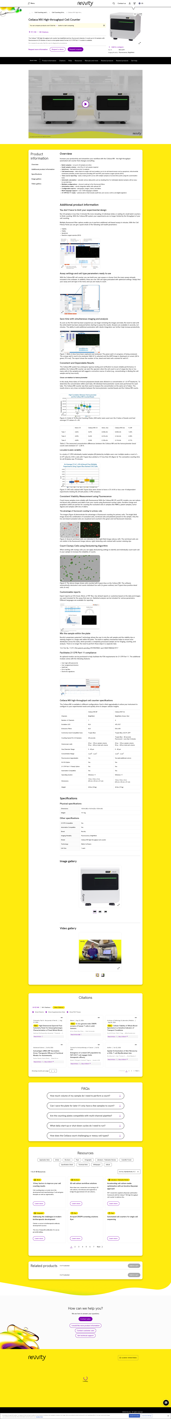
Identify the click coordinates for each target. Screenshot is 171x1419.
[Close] (168, 1416)
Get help (134, 61)
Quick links (33, 60)
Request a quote (75, 49)
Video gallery (36, 184)
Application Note (44, 1160)
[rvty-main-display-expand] (140, 43)
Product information (49, 61)
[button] (130, 3)
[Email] (140, 14)
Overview (35, 164)
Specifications (37, 174)
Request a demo (58, 49)
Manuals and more (91, 61)
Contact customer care (85, 1330)
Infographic (88, 1160)
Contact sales (85, 1319)
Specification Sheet (67, 1165)
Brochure (67, 1160)
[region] (85, 1416)
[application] (85, 104)
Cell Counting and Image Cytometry (46, 12)
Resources (78, 61)
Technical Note (83, 1165)
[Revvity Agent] (166, 1403)
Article (57, 1160)
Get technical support (85, 1335)
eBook (108, 1165)
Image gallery (36, 179)
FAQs (70, 61)
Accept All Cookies (134, 1415)
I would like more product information (85, 1326)
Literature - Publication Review (106, 1160)
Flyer (77, 1160)
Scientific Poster (126, 1160)
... (29, 13)
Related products (107, 61)
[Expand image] (62, 267)
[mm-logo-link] (85, 3)
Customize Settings (146, 1415)
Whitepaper (96, 1165)
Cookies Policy (39, 1416)
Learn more (39, 1203)
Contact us (122, 3)
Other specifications (69, 818)
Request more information (38, 49)
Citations (62, 61)
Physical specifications (70, 803)
